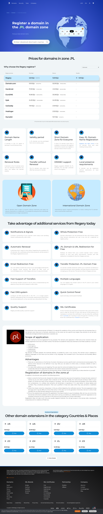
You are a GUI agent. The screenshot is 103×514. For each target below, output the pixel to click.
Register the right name (86, 143)
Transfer (9, 491)
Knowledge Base (85, 489)
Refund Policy (26, 502)
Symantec (27, 491)
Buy (15, 433)
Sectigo (27, 485)
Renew (8, 489)
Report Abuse (9, 502)
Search (8, 485)
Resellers (64, 485)
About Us (83, 485)
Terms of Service (67, 471)
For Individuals (47, 493)
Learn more (50, 511)
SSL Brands (29, 482)
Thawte (77, 317)
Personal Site (47, 495)
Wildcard (46, 491)
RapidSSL (27, 489)
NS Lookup (9, 497)
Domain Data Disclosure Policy (47, 502)
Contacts (83, 487)
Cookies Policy (18, 502)
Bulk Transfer (10, 493)
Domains (10, 482)
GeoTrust (27, 487)
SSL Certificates (49, 482)
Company (84, 482)
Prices (8, 499)
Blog (82, 491)
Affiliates (64, 487)
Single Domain (47, 487)
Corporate (46, 499)
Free (45, 485)
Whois (8, 495)
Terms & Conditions (60, 502)
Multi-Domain (47, 489)
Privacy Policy (35, 502)
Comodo (65, 315)
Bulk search (9, 487)
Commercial (47, 497)
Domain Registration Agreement (73, 502)
